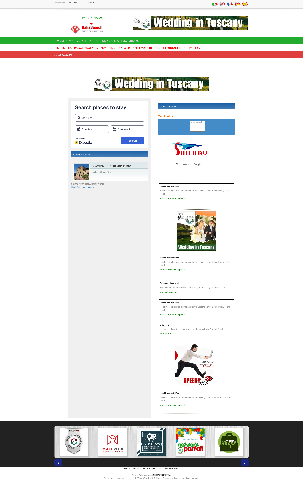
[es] (245, 4)
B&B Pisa (164, 325)
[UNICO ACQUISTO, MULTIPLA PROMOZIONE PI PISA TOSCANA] (151, 442)
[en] (222, 4)
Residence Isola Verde (170, 283)
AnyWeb (126, 469)
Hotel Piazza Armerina (81, 187)
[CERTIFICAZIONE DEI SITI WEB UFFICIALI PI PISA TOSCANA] (229, 442)
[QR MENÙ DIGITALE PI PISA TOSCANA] (112, 442)
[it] (214, 4)
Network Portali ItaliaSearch (80, 2)
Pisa (133, 469)
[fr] (230, 4)
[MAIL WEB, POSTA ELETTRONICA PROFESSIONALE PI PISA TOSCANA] (74, 442)
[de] (237, 4)
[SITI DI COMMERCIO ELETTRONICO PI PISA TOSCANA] (190, 442)
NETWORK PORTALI (162, 475)
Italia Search (174, 469)
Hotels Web (163, 469)
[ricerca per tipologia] (197, 122)
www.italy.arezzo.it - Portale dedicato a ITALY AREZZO (96, 40)
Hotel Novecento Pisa (169, 186)
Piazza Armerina (150, 469)
